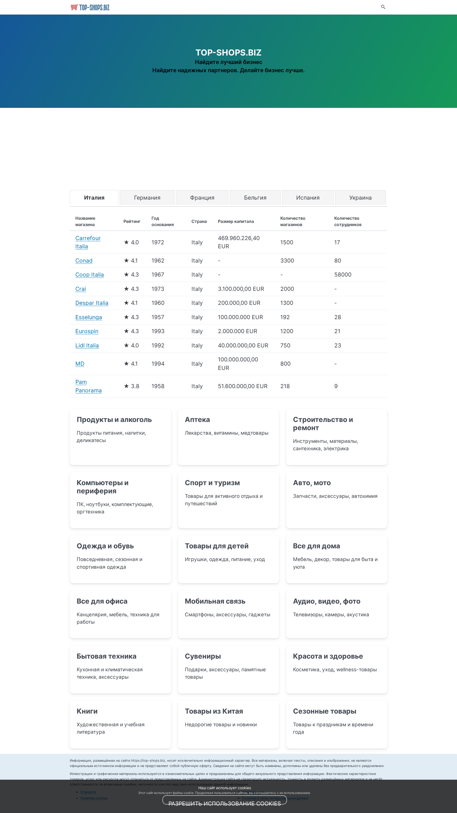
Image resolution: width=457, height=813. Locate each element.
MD (79, 363)
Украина (360, 197)
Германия (147, 197)
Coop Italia (89, 274)
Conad (84, 260)
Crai (80, 289)
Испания (308, 197)
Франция (202, 197)
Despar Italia (91, 303)
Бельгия (255, 197)
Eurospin (86, 331)
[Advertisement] (228, 150)
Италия (94, 197)
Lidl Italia (87, 345)
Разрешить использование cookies (224, 802)
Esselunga (88, 317)
